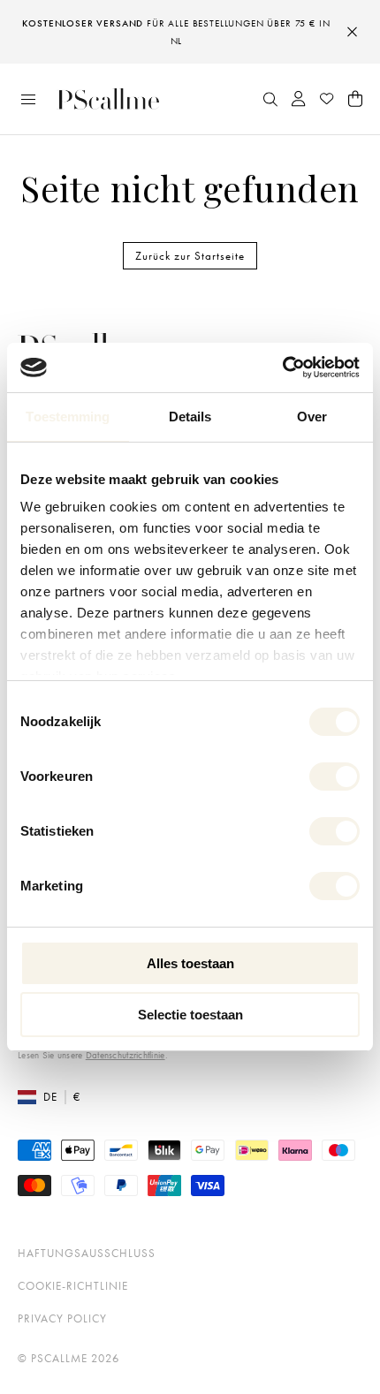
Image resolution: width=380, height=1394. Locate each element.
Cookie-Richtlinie (73, 1285)
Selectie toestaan (190, 1014)
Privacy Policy (62, 1318)
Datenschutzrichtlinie (125, 1055)
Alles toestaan (190, 963)
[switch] (334, 776)
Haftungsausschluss (87, 1253)
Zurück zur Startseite (190, 255)
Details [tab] (190, 416)
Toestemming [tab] (68, 416)
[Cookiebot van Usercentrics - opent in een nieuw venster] (282, 367)
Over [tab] (312, 416)
